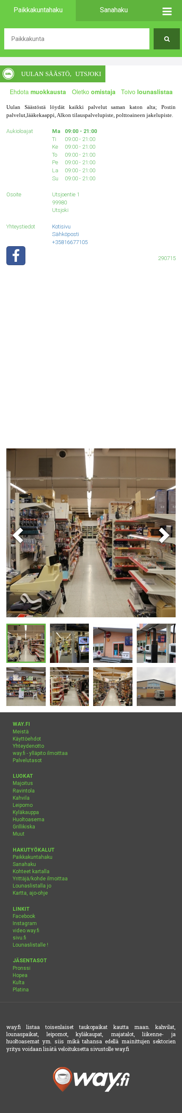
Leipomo (23, 805)
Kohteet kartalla (31, 871)
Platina (21, 990)
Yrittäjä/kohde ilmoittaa (40, 879)
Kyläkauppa (26, 812)
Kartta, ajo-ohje (30, 893)
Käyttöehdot (27, 739)
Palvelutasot (27, 760)
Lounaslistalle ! (30, 945)
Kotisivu (61, 226)
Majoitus (23, 783)
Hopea (20, 975)
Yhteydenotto (28, 746)
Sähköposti (65, 234)
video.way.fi (26, 931)
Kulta (19, 982)
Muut (19, 834)
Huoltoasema (28, 820)
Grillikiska (24, 827)
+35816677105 (70, 242)
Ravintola (24, 791)
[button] (167, 10)
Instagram (25, 923)
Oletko (94, 91)
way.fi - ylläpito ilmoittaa (40, 753)
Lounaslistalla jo (32, 886)
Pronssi (21, 968)
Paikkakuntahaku (32, 857)
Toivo (147, 91)
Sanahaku (24, 864)
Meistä (21, 732)
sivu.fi (19, 938)
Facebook (24, 916)
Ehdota (38, 91)
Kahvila (21, 798)
